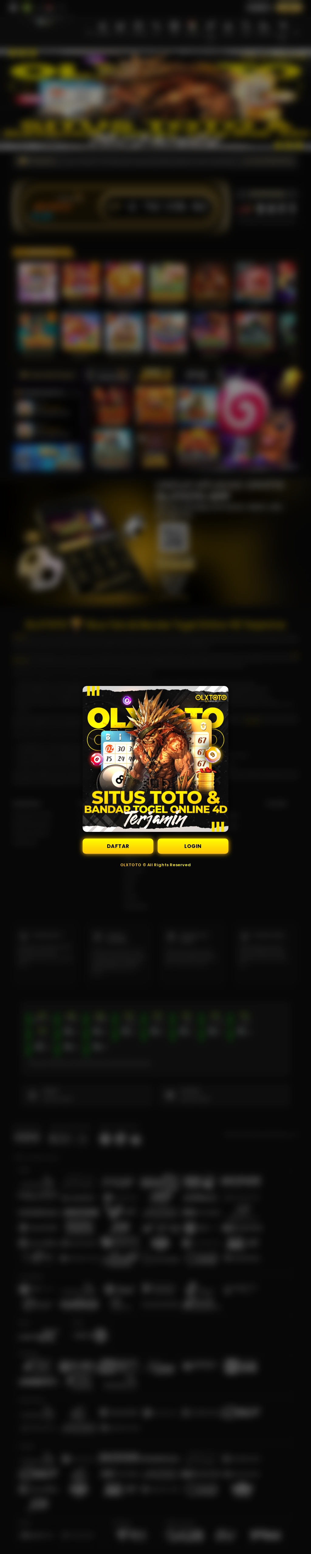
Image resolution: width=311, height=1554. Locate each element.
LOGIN (193, 846)
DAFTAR (118, 846)
